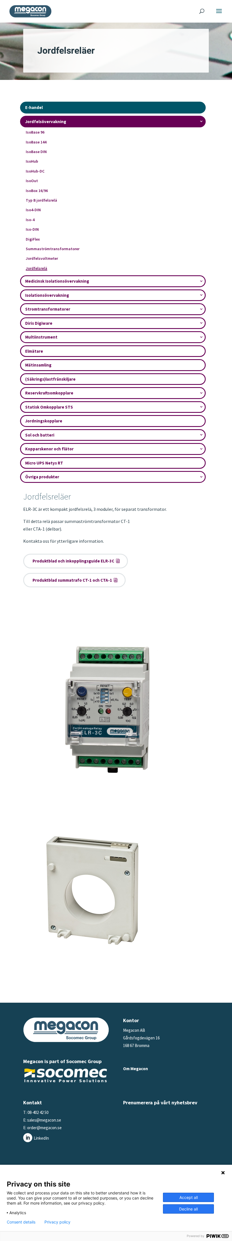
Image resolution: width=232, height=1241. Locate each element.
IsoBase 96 (35, 132)
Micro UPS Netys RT (44, 463)
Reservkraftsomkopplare (49, 393)
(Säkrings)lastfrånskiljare (50, 379)
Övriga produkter (42, 476)
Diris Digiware (38, 323)
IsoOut (32, 180)
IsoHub (32, 161)
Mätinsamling (38, 365)
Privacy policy (57, 1222)
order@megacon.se (44, 1127)
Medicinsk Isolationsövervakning (57, 281)
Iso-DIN (32, 229)
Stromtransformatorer (47, 309)
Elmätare (34, 351)
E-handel (34, 107)
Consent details (21, 1222)
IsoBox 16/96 (37, 190)
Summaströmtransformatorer (53, 248)
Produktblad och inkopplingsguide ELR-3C (73, 561)
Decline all (188, 1209)
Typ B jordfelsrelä (41, 200)
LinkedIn (41, 1138)
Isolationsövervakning (47, 295)
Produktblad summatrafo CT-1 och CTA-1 (72, 580)
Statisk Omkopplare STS (49, 407)
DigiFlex (33, 239)
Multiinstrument (41, 337)
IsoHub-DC (35, 171)
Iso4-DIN (33, 209)
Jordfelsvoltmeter (42, 258)
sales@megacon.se (43, 1120)
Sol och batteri (39, 435)
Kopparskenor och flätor (49, 449)
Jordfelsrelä (36, 268)
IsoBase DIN (36, 151)
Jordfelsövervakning (45, 121)
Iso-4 (30, 219)
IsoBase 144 (36, 142)
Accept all (188, 1197)
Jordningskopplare (43, 421)
